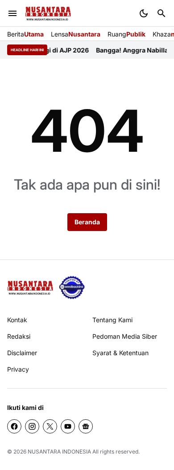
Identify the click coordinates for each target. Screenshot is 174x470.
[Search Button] (161, 13)
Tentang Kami (112, 320)
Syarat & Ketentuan (120, 353)
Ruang (126, 34)
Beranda (87, 222)
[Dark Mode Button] (144, 13)
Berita (25, 34)
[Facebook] (14, 426)
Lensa (75, 34)
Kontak (17, 320)
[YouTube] (68, 426)
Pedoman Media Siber (124, 336)
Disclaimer (22, 353)
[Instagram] (32, 426)
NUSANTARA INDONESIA (59, 451)
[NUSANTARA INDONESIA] (48, 13)
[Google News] (86, 426)
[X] (50, 426)
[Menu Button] (12, 13)
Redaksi (18, 336)
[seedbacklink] (71, 287)
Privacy (18, 369)
